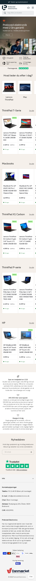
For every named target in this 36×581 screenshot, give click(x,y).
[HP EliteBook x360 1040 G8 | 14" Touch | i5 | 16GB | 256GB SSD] (26, 335)
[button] (28, 7)
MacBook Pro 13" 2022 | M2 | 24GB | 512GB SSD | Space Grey (26, 189)
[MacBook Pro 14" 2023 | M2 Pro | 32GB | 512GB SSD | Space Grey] (10, 176)
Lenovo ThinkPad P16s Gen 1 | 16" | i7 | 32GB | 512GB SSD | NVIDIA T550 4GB (26, 294)
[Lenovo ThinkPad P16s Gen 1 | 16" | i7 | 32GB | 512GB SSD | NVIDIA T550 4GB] (26, 280)
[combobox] (18, 13)
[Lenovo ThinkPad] (9, 87)
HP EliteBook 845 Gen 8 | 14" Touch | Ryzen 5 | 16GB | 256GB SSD (9, 348)
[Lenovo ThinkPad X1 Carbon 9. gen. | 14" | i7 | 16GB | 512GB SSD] (26, 227)
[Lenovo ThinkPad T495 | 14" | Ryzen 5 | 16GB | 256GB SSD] (10, 123)
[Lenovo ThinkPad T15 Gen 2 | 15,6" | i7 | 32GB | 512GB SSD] (26, 123)
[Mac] (25, 87)
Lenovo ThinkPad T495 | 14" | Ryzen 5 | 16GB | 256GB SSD (9, 136)
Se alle (31, 111)
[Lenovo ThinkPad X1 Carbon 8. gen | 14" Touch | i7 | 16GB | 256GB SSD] (10, 227)
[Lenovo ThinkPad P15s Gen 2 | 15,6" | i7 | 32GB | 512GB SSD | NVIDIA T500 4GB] (10, 280)
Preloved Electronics (19, 577)
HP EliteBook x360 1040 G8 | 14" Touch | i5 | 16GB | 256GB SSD (26, 348)
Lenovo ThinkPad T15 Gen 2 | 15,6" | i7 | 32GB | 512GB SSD (25, 136)
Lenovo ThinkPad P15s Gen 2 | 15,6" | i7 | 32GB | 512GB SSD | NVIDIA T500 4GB (9, 294)
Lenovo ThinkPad (9, 98)
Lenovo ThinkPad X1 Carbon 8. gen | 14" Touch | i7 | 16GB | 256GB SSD (10, 240)
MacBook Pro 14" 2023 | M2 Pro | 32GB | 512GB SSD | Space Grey (10, 189)
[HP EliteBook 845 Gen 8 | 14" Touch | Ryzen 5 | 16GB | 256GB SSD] (10, 335)
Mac (25, 97)
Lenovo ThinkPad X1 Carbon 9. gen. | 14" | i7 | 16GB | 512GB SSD (25, 240)
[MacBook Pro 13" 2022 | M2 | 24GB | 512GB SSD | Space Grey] (26, 176)
